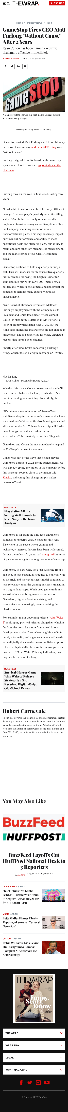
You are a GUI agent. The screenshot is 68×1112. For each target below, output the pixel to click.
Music (6, 914)
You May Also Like (24, 800)
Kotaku (7, 477)
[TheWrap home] (26, 3)
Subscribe (57, 3)
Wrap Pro (12, 1045)
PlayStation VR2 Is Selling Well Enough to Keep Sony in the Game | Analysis (20, 517)
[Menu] (6, 3)
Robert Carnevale (11, 58)
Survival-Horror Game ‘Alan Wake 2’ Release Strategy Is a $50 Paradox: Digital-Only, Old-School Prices (20, 680)
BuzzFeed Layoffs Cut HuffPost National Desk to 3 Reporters (34, 861)
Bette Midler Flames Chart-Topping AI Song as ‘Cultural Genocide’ (21, 922)
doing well (48, 554)
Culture (7, 938)
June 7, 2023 (42, 380)
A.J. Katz (21, 875)
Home (19, 22)
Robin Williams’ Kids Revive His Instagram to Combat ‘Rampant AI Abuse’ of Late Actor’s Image (21, 949)
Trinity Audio (33, 129)
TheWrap (11, 1033)
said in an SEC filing (43, 147)
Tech (49, 22)
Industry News (34, 22)
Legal (9, 1057)
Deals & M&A (10, 886)
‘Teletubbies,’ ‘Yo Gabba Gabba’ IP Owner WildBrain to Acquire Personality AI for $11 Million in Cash (21, 897)
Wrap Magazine (16, 1069)
